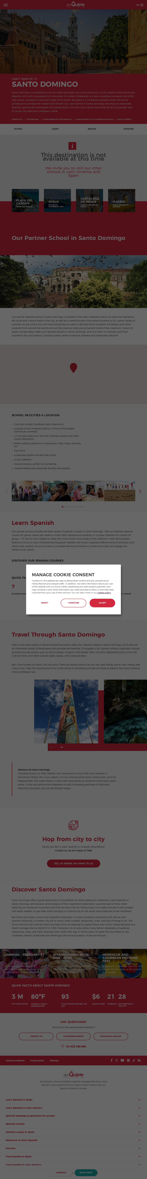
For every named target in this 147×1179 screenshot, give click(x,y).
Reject (44, 603)
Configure (73, 603)
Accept (102, 603)
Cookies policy (104, 593)
